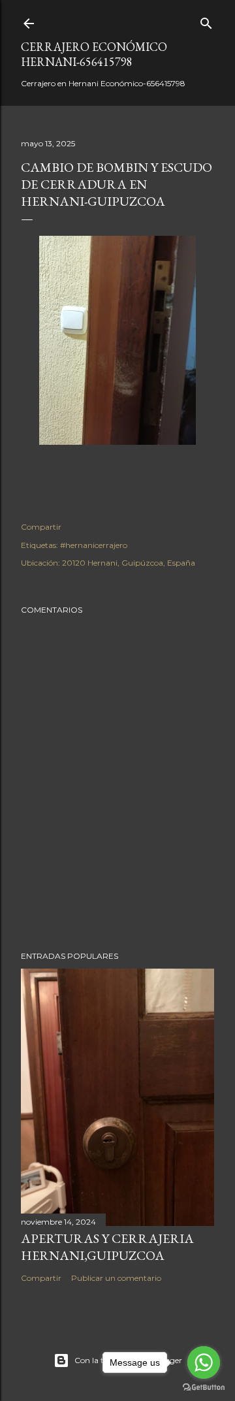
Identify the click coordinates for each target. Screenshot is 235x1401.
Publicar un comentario (116, 1278)
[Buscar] (206, 20)
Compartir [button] (41, 527)
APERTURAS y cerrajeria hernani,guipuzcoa (107, 1247)
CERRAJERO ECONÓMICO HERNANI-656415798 (94, 54)
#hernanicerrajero (93, 545)
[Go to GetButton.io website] (204, 1387)
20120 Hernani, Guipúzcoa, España (128, 563)
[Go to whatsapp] (203, 1362)
